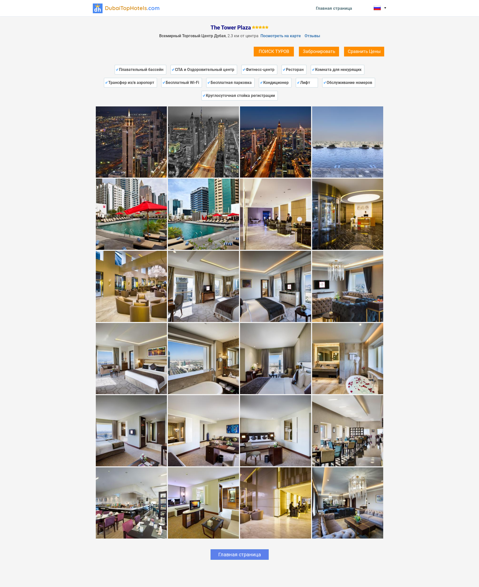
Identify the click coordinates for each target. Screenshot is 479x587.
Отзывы (312, 35)
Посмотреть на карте (280, 35)
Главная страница (334, 8)
